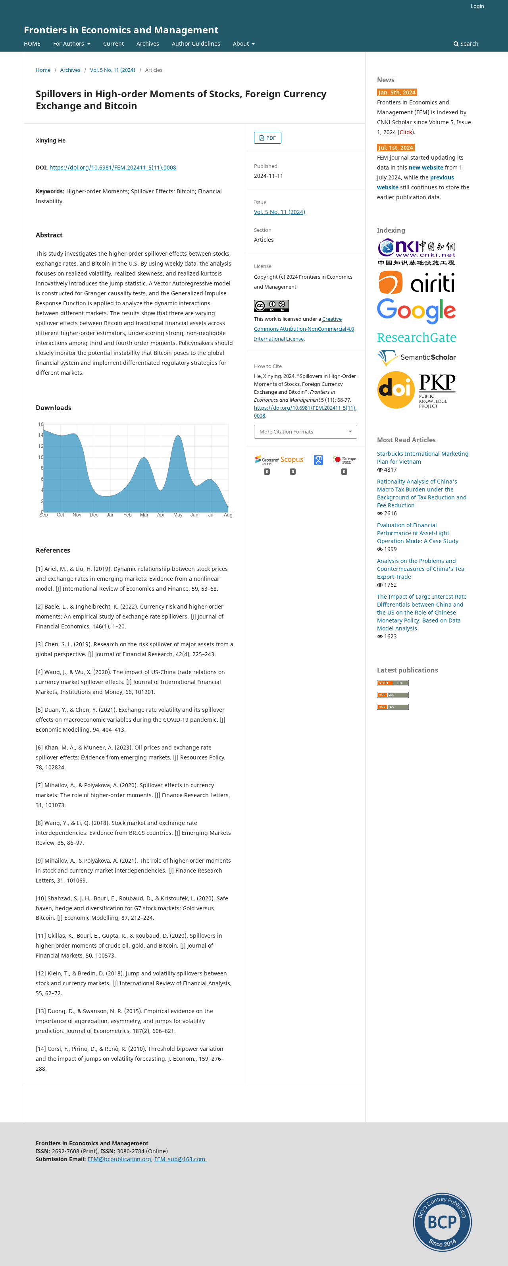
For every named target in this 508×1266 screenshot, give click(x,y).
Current (113, 43)
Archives (148, 43)
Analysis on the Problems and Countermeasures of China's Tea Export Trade (420, 568)
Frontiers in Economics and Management (121, 29)
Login (477, 6)
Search (469, 43)
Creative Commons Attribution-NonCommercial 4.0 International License (304, 328)
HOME (32, 43)
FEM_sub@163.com (180, 1159)
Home (43, 69)
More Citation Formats (286, 431)
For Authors (69, 43)
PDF (270, 137)
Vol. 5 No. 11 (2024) (112, 69)
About (241, 43)
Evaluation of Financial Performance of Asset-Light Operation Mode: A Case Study (417, 533)
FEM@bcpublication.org (119, 1159)
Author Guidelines (196, 43)
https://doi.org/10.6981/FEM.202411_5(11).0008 (113, 167)
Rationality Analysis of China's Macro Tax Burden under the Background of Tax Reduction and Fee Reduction (422, 493)
